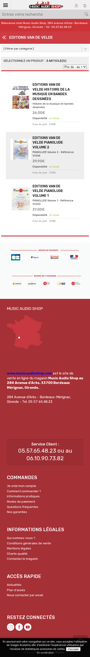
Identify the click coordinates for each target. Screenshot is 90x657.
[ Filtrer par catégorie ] (19, 48)
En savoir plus (45, 652)
